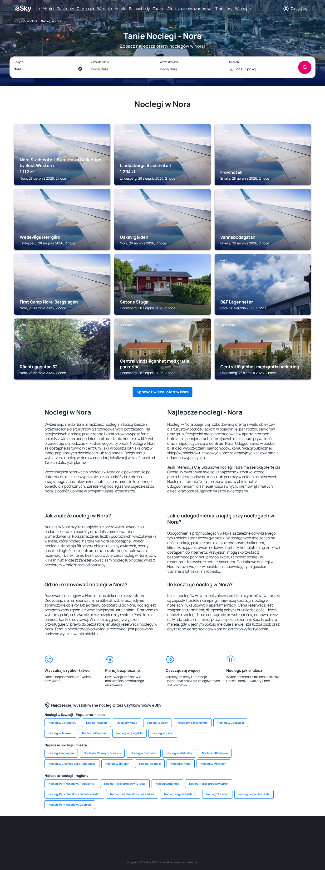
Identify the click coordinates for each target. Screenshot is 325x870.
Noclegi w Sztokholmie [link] (192, 723)
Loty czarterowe (198, 8)
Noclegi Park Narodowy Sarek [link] (208, 784)
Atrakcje (174, 8)
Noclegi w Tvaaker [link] (60, 733)
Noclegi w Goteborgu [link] (62, 723)
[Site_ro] (62, 830)
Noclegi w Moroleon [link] (213, 764)
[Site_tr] (105, 830)
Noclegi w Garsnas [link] (94, 733)
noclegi (32, 21)
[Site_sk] (148, 830)
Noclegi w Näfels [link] (150, 764)
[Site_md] (134, 830)
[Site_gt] (248, 830)
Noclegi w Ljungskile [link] (129, 733)
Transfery (223, 8)
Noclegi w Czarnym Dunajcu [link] (102, 753)
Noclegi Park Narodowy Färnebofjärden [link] (74, 794)
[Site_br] (48, 830)
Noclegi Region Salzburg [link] (180, 794)
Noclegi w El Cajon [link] (117, 764)
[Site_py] (276, 830)
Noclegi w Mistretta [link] (179, 753)
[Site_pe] (91, 830)
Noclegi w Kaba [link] (181, 764)
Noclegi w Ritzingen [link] (215, 753)
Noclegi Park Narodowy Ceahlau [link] (70, 805)
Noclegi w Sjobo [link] (163, 733)
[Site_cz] (119, 830)
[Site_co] (176, 830)
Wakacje (104, 8)
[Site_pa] (205, 830)
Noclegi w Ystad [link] (127, 723)
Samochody (139, 8)
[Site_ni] (233, 830)
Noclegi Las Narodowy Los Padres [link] (132, 794)
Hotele (120, 8)
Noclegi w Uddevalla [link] (230, 723)
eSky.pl (18, 21)
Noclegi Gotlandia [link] (167, 784)
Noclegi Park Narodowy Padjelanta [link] (71, 784)
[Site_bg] (76, 830)
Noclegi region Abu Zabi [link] (254, 794)
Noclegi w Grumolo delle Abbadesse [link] (72, 764)
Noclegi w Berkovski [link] (144, 753)
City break (85, 8)
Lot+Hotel (45, 8)
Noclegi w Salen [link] (96, 723)
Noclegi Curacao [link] (217, 794)
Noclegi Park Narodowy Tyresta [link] (125, 784)
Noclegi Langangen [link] (61, 753)
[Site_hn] (262, 830)
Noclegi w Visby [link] (157, 723)
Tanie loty (65, 8)
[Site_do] (191, 830)
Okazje (158, 8)
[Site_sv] (219, 830)
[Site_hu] (162, 830)
